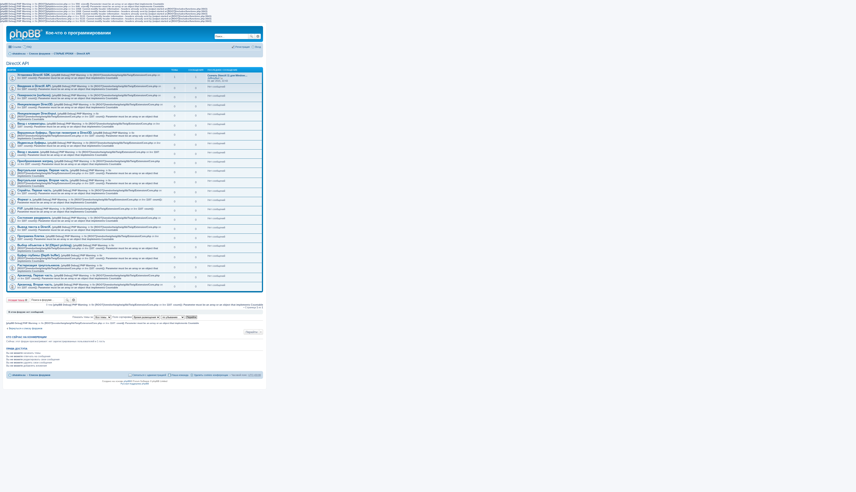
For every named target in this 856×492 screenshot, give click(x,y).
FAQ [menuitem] (29, 47)
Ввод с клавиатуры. (31, 123)
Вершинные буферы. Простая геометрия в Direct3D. (55, 132)
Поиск (251, 36)
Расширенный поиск (258, 36)
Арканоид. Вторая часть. (35, 284)
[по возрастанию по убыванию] (173, 317)
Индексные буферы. (32, 142)
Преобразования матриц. (35, 161)
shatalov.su (19, 53)
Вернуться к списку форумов (25, 328)
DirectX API (83, 53)
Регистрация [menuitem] (242, 47)
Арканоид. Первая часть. (35, 275)
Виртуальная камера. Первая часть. (43, 170)
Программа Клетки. (31, 236)
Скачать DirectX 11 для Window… (227, 75)
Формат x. (24, 199)
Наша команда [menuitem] (180, 375)
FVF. (20, 208)
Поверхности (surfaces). (34, 95)
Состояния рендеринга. (34, 217)
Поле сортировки (122, 317)
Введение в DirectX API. (34, 86)
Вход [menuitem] (258, 47)
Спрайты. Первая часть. (34, 190)
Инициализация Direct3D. (35, 104)
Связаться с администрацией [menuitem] (149, 375)
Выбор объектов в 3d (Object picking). (44, 245)
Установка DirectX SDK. (34, 75)
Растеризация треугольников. (38, 265)
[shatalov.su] (26, 34)
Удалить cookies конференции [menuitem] (211, 375)
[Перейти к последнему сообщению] (221, 78)
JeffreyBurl (213, 78)
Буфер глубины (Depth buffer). (38, 255)
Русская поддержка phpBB (135, 383)
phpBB (127, 381)
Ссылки (16, 47)
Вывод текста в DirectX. (34, 227)
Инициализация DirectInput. (37, 113)
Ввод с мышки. (28, 152)
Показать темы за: (83, 317)
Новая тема (16, 300)
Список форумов (39, 53)
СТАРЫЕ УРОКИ (63, 53)
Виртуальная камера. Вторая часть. (43, 180)
